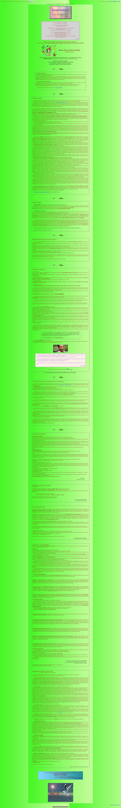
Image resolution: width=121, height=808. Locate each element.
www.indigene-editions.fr (77, 778)
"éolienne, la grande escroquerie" (61, 102)
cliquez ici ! (31, 1)
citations (70, 369)
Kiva (63, 701)
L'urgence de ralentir (58, 87)
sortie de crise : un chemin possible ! (65, 384)
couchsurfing (60, 711)
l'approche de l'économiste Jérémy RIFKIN (42, 191)
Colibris (40, 321)
